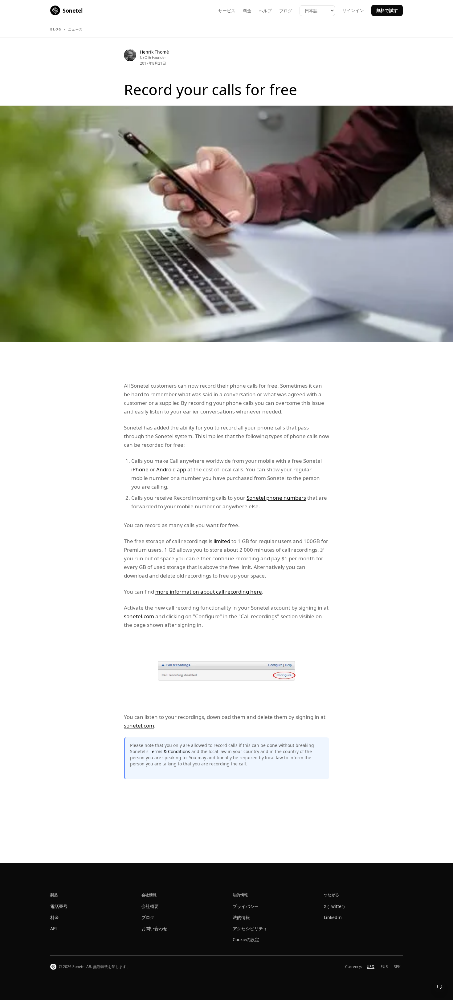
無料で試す (387, 10)
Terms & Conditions (170, 751)
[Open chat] (439, 986)
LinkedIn (333, 917)
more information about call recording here (208, 591)
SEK (397, 966)
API (53, 928)
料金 (247, 11)
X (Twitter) (334, 906)
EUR (384, 966)
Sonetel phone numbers (276, 497)
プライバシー (246, 906)
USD (370, 966)
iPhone (140, 469)
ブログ (285, 11)
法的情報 (241, 917)
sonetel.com (139, 616)
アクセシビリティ (250, 928)
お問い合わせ (154, 928)
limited (222, 541)
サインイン (353, 10)
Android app (171, 469)
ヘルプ (265, 11)
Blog (55, 29)
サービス (226, 11)
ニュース (75, 29)
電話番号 (58, 906)
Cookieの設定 (246, 939)
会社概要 (150, 906)
